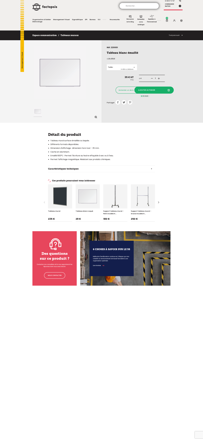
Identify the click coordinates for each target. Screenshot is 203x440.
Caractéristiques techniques (63, 169)
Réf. (109, 47)
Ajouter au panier (146, 90)
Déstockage (37, 22)
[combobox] (122, 67)
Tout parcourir (174, 35)
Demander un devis (126, 90)
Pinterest (130, 102)
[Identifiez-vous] (174, 20)
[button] (158, 202)
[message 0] (167, 20)
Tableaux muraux (70, 35)
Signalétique (77, 20)
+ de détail (111, 58)
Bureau (93, 20)
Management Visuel (61, 20)
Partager (117, 102)
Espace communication (44, 35)
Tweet (124, 102)
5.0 (99, 20)
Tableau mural (54, 211)
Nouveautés (115, 20)
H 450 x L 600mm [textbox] (127, 69)
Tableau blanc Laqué (84, 211)
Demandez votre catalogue (140, 21)
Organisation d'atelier (41, 20)
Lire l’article (97, 265)
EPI (86, 20)
